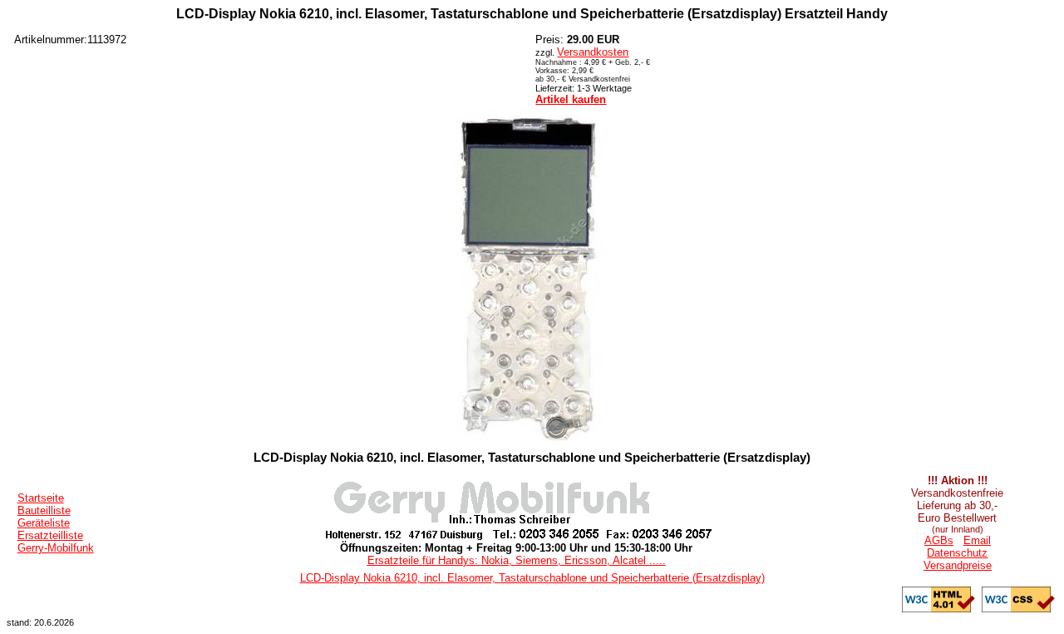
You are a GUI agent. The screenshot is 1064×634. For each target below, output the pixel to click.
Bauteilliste (44, 510)
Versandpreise (958, 565)
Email (977, 540)
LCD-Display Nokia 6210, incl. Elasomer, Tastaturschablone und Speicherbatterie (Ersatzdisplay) (532, 578)
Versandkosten (592, 52)
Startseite (40, 498)
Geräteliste (43, 523)
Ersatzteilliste (50, 535)
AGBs (938, 540)
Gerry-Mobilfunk (55, 548)
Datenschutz (957, 553)
